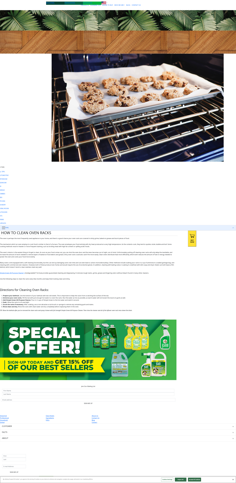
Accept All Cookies (194, 479)
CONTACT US (136, 5)
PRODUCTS (85, 5)
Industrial (3, 416)
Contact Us (95, 418)
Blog (93, 420)
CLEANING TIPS (95, 5)
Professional (4, 418)
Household (4, 420)
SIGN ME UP (88, 403)
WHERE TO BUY (107, 5)
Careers (94, 422)
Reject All (180, 479)
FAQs (47, 420)
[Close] (233, 479)
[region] (118, 479)
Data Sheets (50, 416)
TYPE (7, 228)
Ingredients (50, 418)
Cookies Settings (167, 479)
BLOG (128, 5)
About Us (95, 416)
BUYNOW (192, 241)
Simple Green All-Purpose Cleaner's (12, 273)
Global (2, 422)
